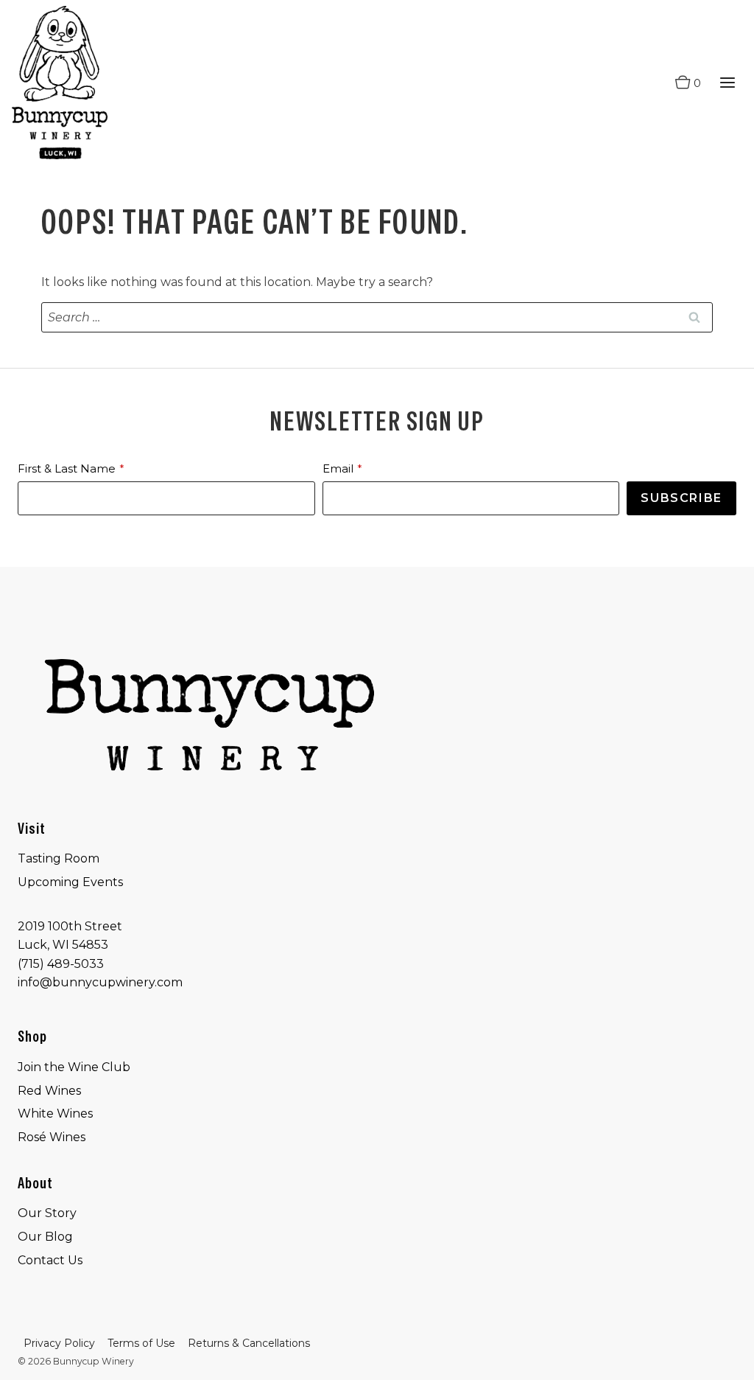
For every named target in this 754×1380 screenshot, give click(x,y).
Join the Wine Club (74, 1067)
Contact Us (50, 1260)
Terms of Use (141, 1343)
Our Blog (45, 1237)
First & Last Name (67, 468)
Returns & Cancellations (249, 1343)
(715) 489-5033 (61, 964)
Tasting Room (58, 858)
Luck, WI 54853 (63, 945)
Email (338, 468)
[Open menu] (727, 83)
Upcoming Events (70, 882)
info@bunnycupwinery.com (100, 982)
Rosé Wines (51, 1137)
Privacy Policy (59, 1343)
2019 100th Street (70, 926)
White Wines (55, 1114)
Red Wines (49, 1091)
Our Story (47, 1213)
